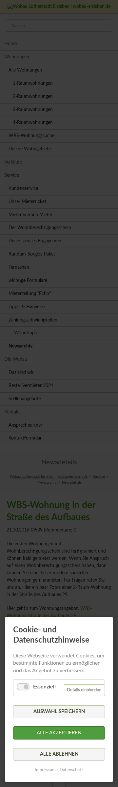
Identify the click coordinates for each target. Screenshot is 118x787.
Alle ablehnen (59, 754)
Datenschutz (71, 770)
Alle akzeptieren (59, 732)
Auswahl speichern (59, 711)
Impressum (45, 770)
